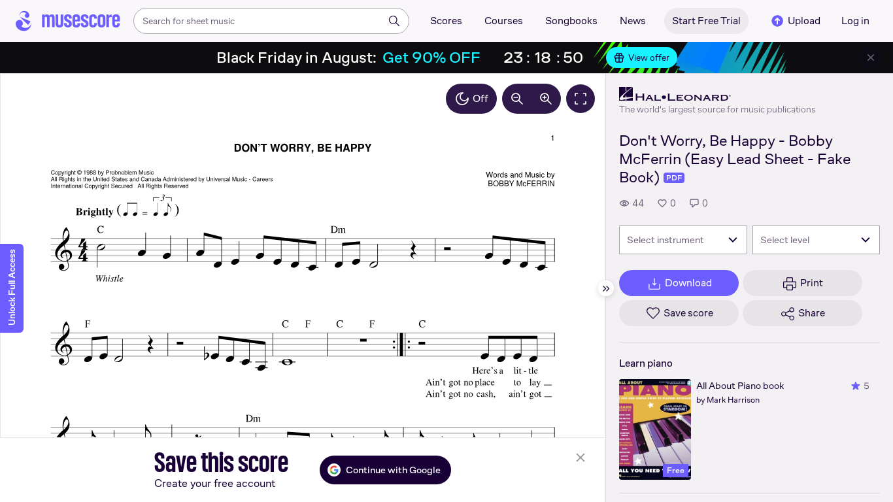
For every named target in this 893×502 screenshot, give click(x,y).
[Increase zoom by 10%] (545, 98)
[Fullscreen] (580, 98)
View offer (648, 57)
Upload (804, 20)
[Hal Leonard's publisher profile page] (717, 94)
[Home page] (68, 20)
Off (480, 98)
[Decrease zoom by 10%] (517, 98)
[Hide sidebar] (606, 288)
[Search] (394, 20)
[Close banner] (871, 57)
